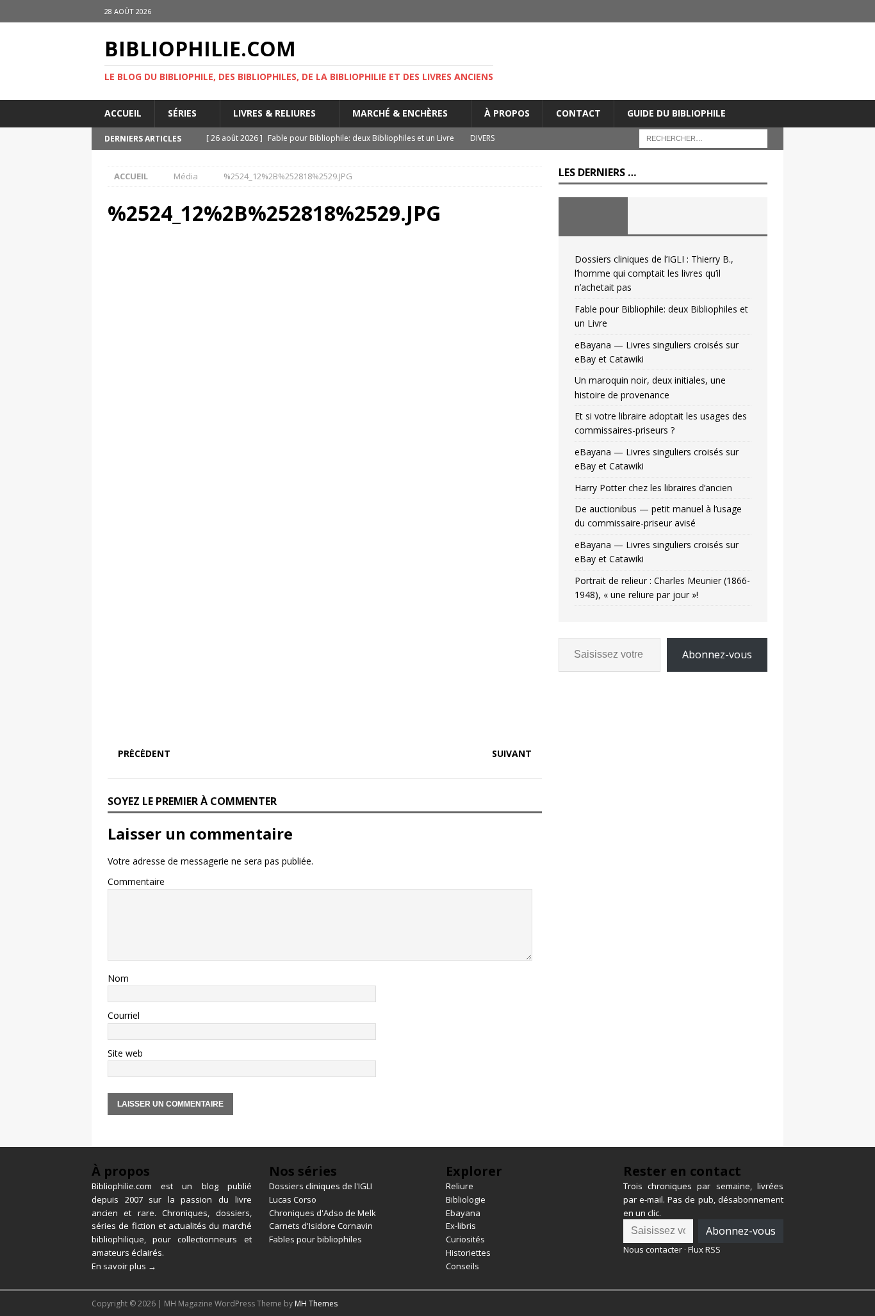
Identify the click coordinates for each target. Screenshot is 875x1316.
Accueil (123, 113)
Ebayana (463, 1213)
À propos (507, 113)
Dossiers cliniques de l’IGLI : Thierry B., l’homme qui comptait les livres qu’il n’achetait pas (654, 273)
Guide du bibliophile (676, 113)
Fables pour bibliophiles (315, 1239)
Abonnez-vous (717, 654)
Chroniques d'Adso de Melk (322, 1213)
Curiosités (465, 1239)
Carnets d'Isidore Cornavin (321, 1225)
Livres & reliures (274, 113)
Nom (118, 978)
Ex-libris (461, 1225)
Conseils (462, 1266)
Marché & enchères (400, 113)
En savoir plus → (124, 1266)
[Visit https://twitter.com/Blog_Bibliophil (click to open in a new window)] (772, 11)
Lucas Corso (292, 1199)
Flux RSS (704, 1249)
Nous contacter (652, 1249)
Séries (182, 113)
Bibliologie (466, 1199)
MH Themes (316, 1303)
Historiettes (468, 1252)
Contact (578, 113)
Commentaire (136, 881)
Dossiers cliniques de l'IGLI (320, 1186)
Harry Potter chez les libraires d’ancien (653, 488)
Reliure (459, 1186)
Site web (125, 1053)
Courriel (124, 1015)
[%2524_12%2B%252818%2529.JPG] (325, 728)
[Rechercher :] (703, 137)
